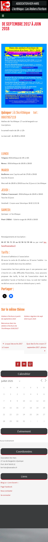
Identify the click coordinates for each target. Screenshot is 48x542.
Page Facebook (6, 487)
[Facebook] (17, 364)
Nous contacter (6, 491)
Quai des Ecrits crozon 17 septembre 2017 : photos (36, 345)
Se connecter (5, 495)
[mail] (24, 364)
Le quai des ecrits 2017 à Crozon (12, 345)
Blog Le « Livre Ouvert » (9, 482)
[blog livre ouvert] (30, 364)
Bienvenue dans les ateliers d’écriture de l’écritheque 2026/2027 (10, 326)
